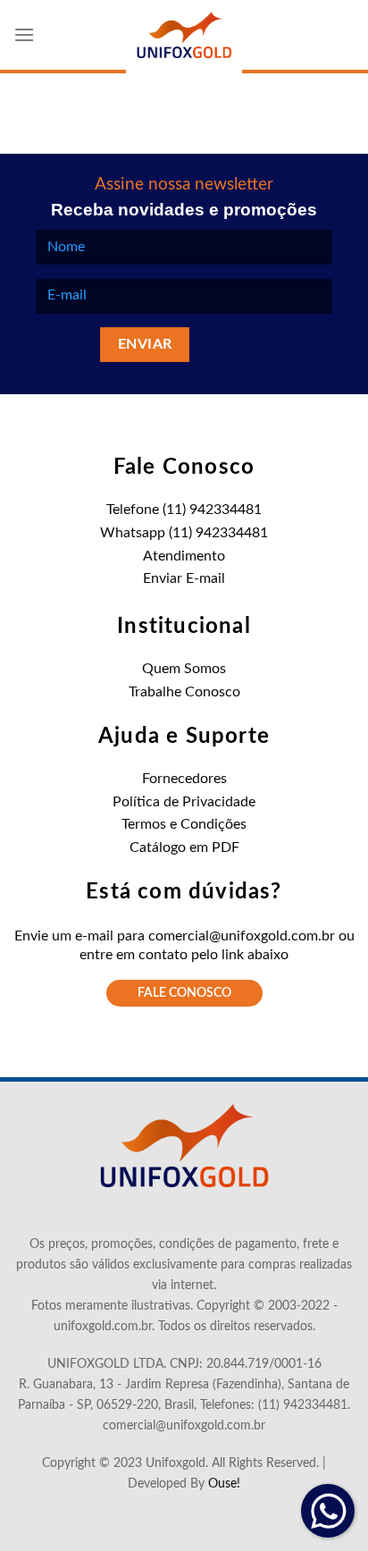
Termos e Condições (184, 824)
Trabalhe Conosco (184, 692)
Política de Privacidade (184, 802)
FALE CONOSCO (184, 993)
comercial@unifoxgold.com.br (241, 936)
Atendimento (184, 556)
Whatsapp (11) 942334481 (184, 533)
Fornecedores (184, 778)
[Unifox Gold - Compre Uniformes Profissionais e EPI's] (184, 36)
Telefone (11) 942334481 (184, 509)
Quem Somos (184, 669)
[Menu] (24, 34)
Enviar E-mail (184, 578)
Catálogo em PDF (184, 847)
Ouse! (224, 1483)
